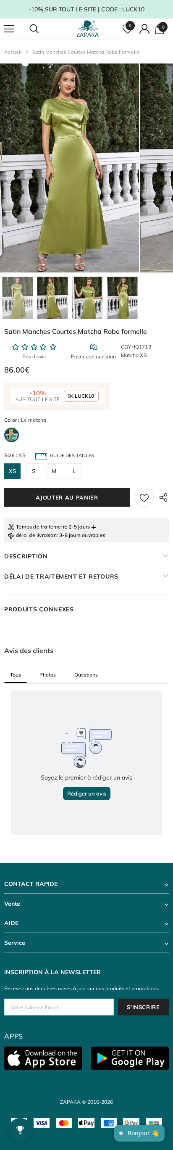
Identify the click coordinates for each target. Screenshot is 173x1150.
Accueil (12, 52)
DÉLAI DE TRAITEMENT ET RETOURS (61, 576)
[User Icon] (144, 29)
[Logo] (87, 28)
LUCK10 (83, 396)
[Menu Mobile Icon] (9, 29)
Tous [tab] (15, 674)
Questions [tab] (86, 674)
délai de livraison (36, 535)
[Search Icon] (42, 29)
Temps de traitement (41, 526)
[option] (69, 167)
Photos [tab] (47, 674)
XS (12, 471)
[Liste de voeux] (144, 497)
